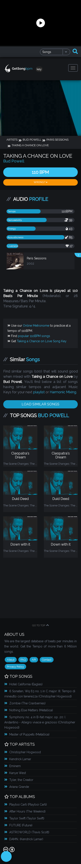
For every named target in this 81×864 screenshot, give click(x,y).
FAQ (23, 659)
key (39, 69)
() (26, 684)
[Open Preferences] (6, 856)
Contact (46, 659)
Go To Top (38, 625)
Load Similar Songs (40, 404)
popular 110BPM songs (34, 336)
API (34, 659)
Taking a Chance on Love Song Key (42, 341)
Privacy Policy (15, 666)
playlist (39, 392)
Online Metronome (36, 325)
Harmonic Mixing (63, 392)
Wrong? (40, 182)
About (10, 659)
